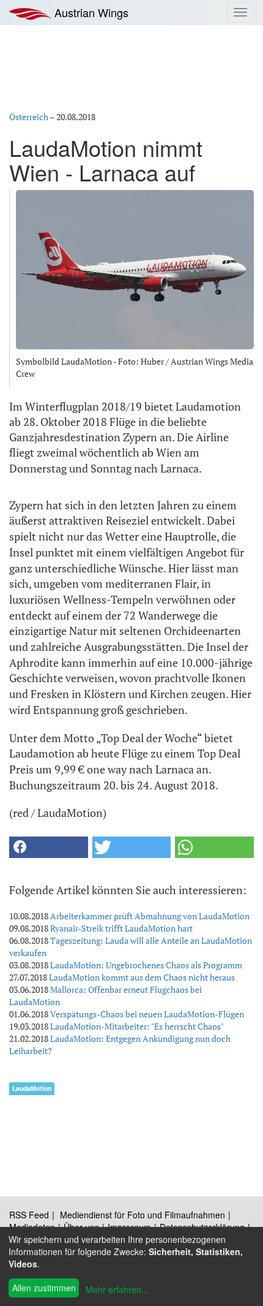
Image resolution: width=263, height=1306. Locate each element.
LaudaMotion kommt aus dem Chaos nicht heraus (142, 977)
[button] (48, 847)
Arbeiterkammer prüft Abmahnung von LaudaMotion (150, 916)
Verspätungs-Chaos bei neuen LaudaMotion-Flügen (147, 1014)
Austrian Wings (89, 12)
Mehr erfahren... (117, 1289)
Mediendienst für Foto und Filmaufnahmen (142, 1215)
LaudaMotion (31, 1088)
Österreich (28, 117)
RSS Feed (29, 1215)
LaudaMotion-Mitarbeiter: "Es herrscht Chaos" (137, 1026)
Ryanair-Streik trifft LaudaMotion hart (121, 928)
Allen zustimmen (44, 1287)
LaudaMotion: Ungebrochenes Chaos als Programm (146, 965)
